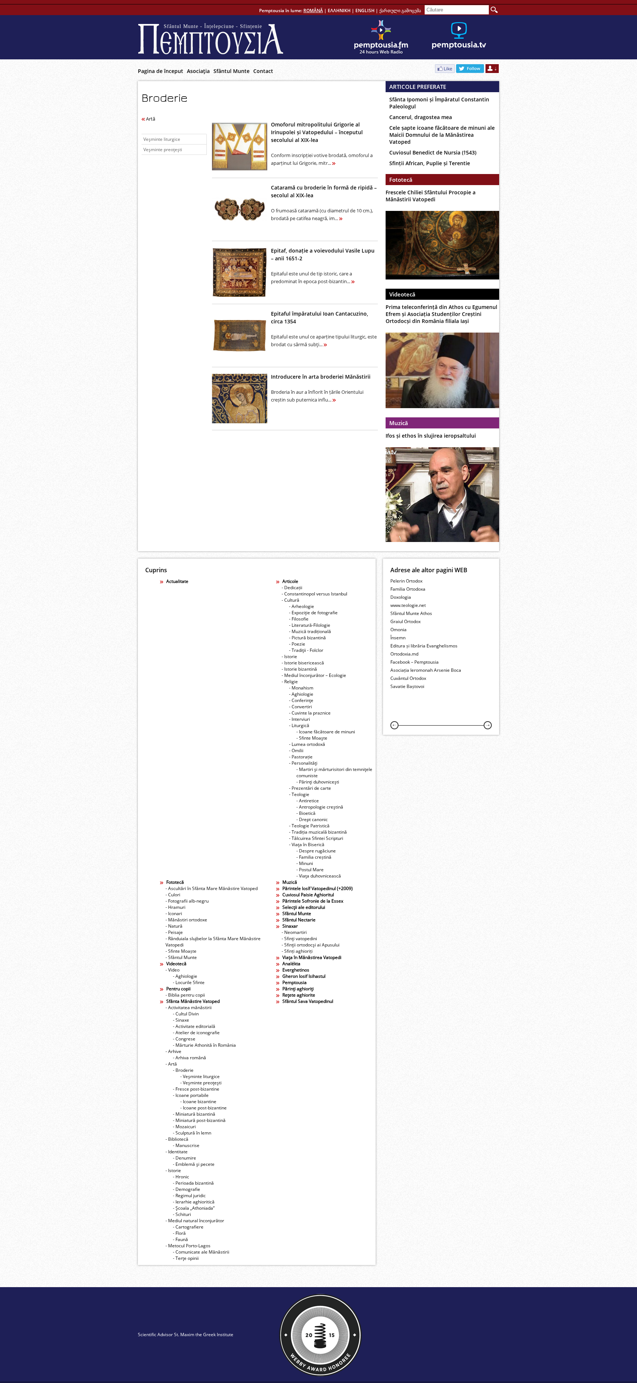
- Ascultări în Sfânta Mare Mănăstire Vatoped (212, 888)
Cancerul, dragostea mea (420, 117)
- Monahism (301, 688)
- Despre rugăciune (316, 851)
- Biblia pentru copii (185, 995)
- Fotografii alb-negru (187, 901)
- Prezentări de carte (310, 788)
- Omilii (296, 750)
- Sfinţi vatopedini (299, 938)
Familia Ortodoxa (407, 589)
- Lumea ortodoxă (307, 744)
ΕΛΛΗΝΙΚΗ (339, 10)
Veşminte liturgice (161, 139)
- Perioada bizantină (193, 1183)
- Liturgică (299, 725)
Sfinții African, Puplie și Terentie (429, 163)
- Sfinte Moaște (181, 951)
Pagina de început (160, 70)
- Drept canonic (312, 819)
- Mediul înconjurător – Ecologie (314, 675)
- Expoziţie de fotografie (313, 612)
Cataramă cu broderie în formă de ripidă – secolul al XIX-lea (324, 191)
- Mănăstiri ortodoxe (186, 920)
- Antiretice (307, 801)
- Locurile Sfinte (189, 982)
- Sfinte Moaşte (311, 738)
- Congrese (184, 1039)
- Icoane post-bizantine (203, 1108)
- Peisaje (174, 932)
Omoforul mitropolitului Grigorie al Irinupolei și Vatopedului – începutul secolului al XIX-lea (317, 132)
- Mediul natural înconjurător (195, 1220)
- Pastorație (301, 757)
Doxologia (400, 597)
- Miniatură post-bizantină (199, 1120)
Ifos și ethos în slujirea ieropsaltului (431, 435)
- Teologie (299, 794)
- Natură (174, 926)
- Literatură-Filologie (309, 625)
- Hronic (181, 1177)
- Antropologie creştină (319, 807)
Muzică (398, 423)
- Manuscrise (186, 1145)
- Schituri (182, 1214)
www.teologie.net (408, 605)
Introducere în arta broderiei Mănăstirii (320, 376)
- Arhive (173, 1051)
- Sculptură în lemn (192, 1133)
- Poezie (297, 644)
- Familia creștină (313, 857)
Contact (263, 70)
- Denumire (184, 1158)
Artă (150, 118)
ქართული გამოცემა (400, 10)
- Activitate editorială (194, 1026)
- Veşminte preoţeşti (201, 1083)
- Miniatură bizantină (194, 1114)
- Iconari (174, 913)
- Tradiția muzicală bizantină (318, 832)
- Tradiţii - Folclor (306, 650)
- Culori (173, 895)
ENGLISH (365, 10)
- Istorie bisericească (303, 663)
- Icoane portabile (191, 1095)
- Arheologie (301, 606)
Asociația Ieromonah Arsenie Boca (425, 670)
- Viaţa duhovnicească (318, 876)
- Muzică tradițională (310, 631)
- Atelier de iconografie (196, 1032)
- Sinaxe (181, 1020)
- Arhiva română (189, 1057)
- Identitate (177, 1152)
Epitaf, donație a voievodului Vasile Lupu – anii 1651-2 (323, 254)
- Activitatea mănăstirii (189, 1007)
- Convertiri (300, 706)
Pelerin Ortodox (406, 581)
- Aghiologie (301, 694)
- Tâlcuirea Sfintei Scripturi (316, 838)
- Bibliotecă (177, 1139)
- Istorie (289, 656)
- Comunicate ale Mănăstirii (201, 1252)
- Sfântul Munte (181, 957)
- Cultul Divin (186, 1014)
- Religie (290, 681)
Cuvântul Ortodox (408, 678)
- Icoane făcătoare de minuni (325, 732)
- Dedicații (292, 587)
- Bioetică (306, 813)
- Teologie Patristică (309, 826)
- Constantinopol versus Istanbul (314, 594)
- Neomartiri (294, 932)
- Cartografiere (188, 1227)
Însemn (397, 638)
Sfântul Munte (231, 70)
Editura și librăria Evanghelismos (423, 646)
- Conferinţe (301, 700)
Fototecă (401, 179)
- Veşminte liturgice (200, 1076)
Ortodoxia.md (404, 654)
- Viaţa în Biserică (306, 844)
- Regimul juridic (189, 1195)
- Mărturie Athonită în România (204, 1045)
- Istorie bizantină (299, 669)
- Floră (179, 1233)
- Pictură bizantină (307, 638)
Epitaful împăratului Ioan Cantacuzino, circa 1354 (319, 317)
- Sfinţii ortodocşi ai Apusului (311, 945)
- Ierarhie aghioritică (194, 1202)
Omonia (398, 629)
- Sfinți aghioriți (297, 951)
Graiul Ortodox (405, 621)
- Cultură (290, 600)
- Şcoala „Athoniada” (194, 1208)
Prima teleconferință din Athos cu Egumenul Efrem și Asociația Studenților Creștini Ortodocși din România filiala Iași (441, 313)
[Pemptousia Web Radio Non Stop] (381, 37)
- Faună (180, 1239)
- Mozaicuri (184, 1126)
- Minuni (304, 863)
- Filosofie (299, 619)
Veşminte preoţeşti (162, 149)
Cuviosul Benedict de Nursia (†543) (432, 152)
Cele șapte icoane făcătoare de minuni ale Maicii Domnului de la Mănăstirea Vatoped (442, 134)
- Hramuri (175, 907)
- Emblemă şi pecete (194, 1164)
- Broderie (183, 1070)
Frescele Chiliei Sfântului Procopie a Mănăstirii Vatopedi (431, 196)
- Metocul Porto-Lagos (188, 1246)
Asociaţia (198, 70)
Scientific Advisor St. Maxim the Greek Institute (185, 1334)
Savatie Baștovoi (407, 686)
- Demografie (186, 1189)
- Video (173, 970)
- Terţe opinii (186, 1258)
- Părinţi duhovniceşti (317, 782)
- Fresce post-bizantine (196, 1089)
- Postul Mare (310, 869)
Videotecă (402, 294)
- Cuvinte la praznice (310, 713)
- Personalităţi (303, 763)
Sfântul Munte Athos (411, 613)
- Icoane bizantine (198, 1101)
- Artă (171, 1064)
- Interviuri (299, 719)
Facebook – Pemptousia (414, 662)
